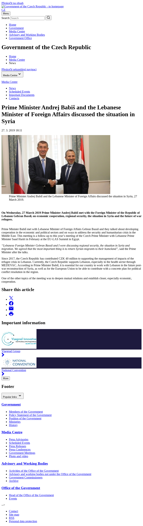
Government (16, 28)
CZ (3, 9)
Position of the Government (25, 418)
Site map (14, 514)
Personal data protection (23, 521)
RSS (11, 517)
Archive (13, 480)
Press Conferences (20, 449)
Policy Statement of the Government (30, 415)
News (12, 88)
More (5, 378)
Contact (13, 511)
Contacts (14, 98)
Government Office (20, 38)
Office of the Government (20, 488)
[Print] (11, 315)
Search (5, 18)
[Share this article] (11, 299)
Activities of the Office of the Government (34, 470)
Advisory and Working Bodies (27, 34)
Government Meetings (22, 452)
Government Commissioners (25, 477)
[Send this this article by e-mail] (11, 309)
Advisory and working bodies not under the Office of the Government (50, 474)
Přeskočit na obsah (12, 3)
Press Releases (17, 446)
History (13, 425)
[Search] (48, 17)
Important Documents (21, 95)
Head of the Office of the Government (31, 495)
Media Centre (17, 31)
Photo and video (18, 456)
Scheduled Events (19, 91)
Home (12, 24)
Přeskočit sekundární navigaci (18, 69)
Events (13, 498)
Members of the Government (26, 411)
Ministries (14, 421)
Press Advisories (18, 439)
